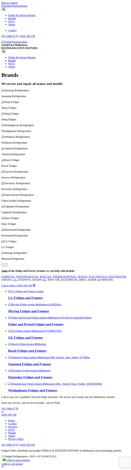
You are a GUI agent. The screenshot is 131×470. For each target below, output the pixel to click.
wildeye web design (12, 463)
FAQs (11, 21)
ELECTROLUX (98, 276)
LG (15, 279)
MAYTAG (46, 276)
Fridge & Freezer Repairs (21, 15)
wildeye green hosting (18, 460)
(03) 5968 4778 (9, 36)
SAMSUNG (8, 276)
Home (11, 420)
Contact (12, 30)
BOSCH (82, 276)
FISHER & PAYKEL (65, 276)
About (11, 24)
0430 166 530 (27, 36)
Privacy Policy (16, 439)
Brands (12, 18)
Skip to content (9, 2)
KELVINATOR (117, 276)
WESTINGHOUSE (27, 276)
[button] (2, 467)
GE (44, 279)
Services (12, 426)
